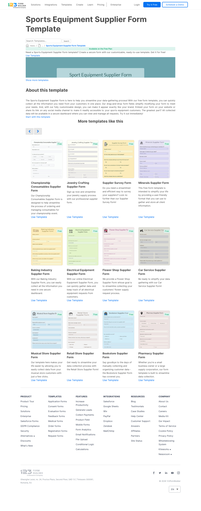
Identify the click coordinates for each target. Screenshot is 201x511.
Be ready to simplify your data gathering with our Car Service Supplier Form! (154, 282)
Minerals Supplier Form (153, 183)
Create (79, 4)
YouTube (172, 473)
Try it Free (152, 4)
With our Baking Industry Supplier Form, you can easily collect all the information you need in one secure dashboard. (46, 286)
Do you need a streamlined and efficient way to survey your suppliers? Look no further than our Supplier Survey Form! (117, 195)
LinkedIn (166, 473)
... (42, 46)
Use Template (33, 55)
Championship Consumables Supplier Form (46, 186)
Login (137, 4)
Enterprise (116, 4)
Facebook (154, 473)
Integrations (51, 4)
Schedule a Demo (175, 4)
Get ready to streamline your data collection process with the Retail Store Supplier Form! (82, 366)
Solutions (35, 4)
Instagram (178, 473)
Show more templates (37, 80)
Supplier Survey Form (117, 183)
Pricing (100, 4)
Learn (90, 4)
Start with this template (38, 116)
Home (32, 46)
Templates (66, 4)
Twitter (160, 473)
